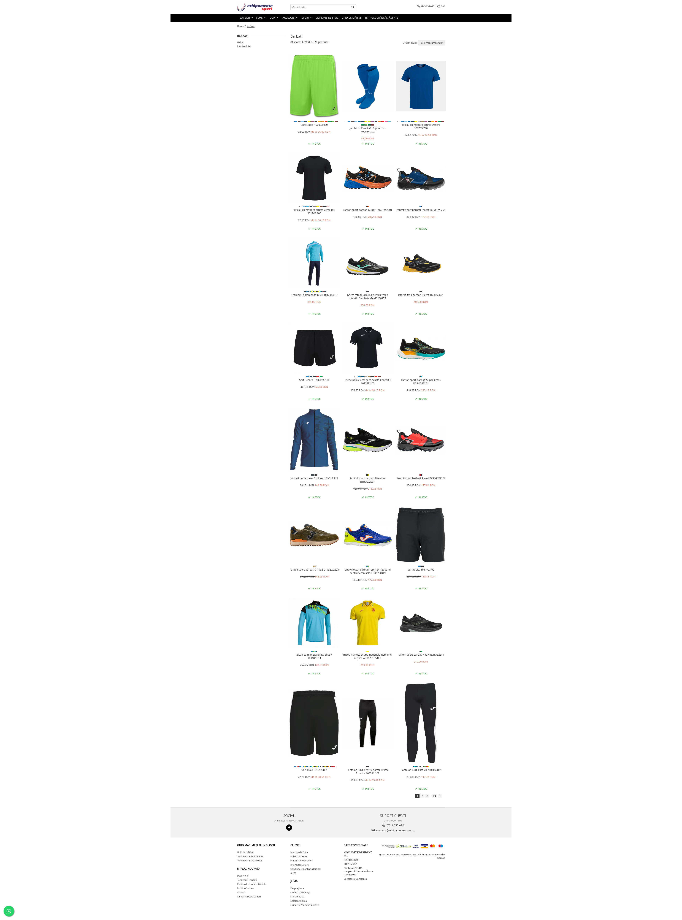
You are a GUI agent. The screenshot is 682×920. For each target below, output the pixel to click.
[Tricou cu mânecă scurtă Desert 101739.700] (421, 86)
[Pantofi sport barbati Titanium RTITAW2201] (368, 440)
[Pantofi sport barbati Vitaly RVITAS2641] (421, 623)
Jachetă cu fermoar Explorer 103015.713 (314, 478)
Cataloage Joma (298, 900)
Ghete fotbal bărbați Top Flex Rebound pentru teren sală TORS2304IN (368, 571)
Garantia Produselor (301, 860)
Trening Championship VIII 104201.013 (314, 295)
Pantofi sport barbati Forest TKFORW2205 (420, 209)
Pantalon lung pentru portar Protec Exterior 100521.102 (367, 771)
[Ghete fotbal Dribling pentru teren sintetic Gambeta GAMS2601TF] (368, 263)
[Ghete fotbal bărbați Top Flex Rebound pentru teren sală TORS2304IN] (368, 535)
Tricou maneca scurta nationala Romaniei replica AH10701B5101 (367, 656)
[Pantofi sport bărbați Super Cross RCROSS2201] (421, 348)
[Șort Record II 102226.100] (314, 348)
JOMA (294, 881)
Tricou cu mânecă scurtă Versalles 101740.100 (314, 211)
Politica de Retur (299, 856)
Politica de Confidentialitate (251, 884)
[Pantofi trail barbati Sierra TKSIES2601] (421, 263)
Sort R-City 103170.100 (421, 569)
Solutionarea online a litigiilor (305, 868)
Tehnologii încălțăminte (381, 17)
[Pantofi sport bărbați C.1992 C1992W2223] (314, 534)
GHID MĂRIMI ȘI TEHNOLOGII (256, 845)
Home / (241, 26)
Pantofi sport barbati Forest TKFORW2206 (420, 478)
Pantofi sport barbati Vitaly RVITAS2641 (421, 654)
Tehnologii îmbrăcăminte (250, 856)
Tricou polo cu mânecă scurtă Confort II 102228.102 (367, 381)
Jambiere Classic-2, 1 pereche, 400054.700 (368, 129)
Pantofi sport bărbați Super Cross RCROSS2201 (421, 381)
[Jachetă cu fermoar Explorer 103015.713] (314, 439)
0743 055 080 (395, 825)
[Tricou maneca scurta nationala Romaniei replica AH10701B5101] (368, 623)
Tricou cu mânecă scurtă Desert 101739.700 (421, 126)
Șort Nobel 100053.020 (314, 124)
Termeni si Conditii (247, 879)
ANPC (293, 873)
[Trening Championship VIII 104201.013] (314, 263)
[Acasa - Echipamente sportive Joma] (255, 7)
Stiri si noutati (297, 896)
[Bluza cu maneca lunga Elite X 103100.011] (314, 623)
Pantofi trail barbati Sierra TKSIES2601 (420, 295)
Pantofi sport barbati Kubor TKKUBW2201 (367, 209)
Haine (240, 42)
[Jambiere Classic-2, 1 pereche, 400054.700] (368, 86)
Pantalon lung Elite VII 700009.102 (421, 770)
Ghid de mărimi (352, 17)
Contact (241, 892)
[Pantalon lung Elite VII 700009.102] (421, 723)
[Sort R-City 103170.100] (421, 535)
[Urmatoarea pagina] (440, 796)
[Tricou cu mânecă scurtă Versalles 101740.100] (314, 178)
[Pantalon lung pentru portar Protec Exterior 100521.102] (368, 723)
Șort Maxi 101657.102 (314, 770)
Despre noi (242, 875)
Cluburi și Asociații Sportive (304, 905)
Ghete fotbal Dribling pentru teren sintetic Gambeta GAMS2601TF (367, 296)
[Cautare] (353, 7)
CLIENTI (295, 845)
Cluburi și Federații (300, 892)
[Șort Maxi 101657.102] (314, 723)
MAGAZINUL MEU (248, 868)
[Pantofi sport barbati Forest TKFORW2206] (421, 440)
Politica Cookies (245, 888)
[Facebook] (289, 827)
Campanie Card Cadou (249, 896)
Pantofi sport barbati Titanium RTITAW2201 (368, 480)
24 (434, 796)
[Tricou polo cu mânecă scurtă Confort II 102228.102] (368, 348)
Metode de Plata (299, 852)
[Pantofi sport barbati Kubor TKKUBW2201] (368, 178)
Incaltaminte (243, 46)
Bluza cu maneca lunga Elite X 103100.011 (314, 656)
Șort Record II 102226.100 (314, 380)
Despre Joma (297, 888)
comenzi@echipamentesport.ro (394, 830)
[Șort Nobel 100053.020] (314, 86)
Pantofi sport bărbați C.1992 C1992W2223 (314, 569)
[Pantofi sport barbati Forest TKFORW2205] (421, 178)
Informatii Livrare (299, 864)
